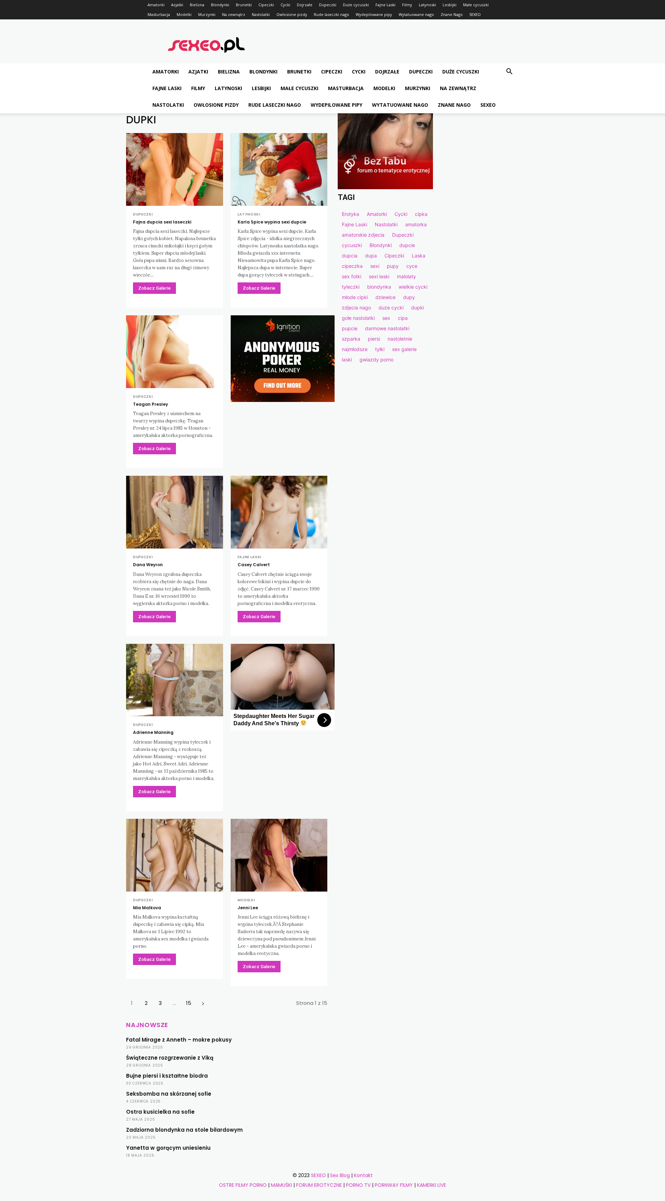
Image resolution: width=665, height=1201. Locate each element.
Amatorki (156, 4)
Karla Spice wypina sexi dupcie (272, 222)
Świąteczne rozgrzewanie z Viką (169, 1057)
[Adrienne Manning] (174, 680)
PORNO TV (358, 1185)
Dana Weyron (148, 565)
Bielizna (197, 4)
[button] (509, 72)
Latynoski (427, 4)
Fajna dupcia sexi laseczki (162, 222)
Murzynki (206, 14)
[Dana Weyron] (174, 512)
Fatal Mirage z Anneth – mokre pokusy (179, 1039)
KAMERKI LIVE (431, 1185)
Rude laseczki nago (331, 14)
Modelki (184, 14)
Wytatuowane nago (416, 14)
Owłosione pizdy (291, 14)
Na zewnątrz (233, 14)
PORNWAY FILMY (394, 1185)
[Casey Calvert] (279, 512)
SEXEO (475, 14)
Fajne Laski (385, 4)
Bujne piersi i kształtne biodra (167, 1075)
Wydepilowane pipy (374, 14)
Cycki (285, 4)
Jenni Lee (248, 908)
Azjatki (177, 4)
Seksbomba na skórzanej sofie (168, 1093)
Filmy (407, 4)
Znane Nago (452, 14)
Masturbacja (159, 14)
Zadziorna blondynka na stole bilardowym (184, 1129)
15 (188, 1003)
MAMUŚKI (281, 1185)
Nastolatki (261, 14)
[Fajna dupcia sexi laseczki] (174, 169)
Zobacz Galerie (154, 288)
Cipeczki (266, 4)
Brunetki (244, 4)
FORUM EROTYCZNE (319, 1185)
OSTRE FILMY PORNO (243, 1185)
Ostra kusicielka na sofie (160, 1111)
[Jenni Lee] (279, 855)
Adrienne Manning (153, 732)
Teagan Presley (150, 404)
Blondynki (220, 4)
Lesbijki (449, 4)
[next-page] (203, 1003)
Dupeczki (327, 4)
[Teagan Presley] (174, 351)
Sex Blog (340, 1175)
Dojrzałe (304, 4)
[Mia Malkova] (174, 855)
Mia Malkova (147, 908)
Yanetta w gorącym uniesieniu (168, 1147)
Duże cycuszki (356, 4)
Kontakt (363, 1175)
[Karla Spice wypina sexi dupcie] (279, 169)
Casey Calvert (254, 565)
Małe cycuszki (476, 4)
